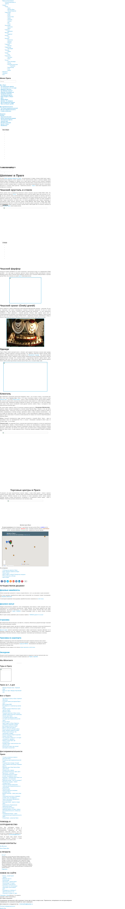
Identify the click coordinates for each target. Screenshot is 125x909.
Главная (2, 895)
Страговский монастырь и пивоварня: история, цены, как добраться (11, 796)
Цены (2, 98)
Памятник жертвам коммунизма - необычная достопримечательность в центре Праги (11, 786)
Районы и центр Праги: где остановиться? (9, 741)
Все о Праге (3, 85)
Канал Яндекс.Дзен (4, 848)
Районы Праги (6, 573)
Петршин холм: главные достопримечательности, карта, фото (11, 770)
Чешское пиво (4, 121)
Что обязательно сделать (7, 86)
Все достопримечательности (8, 109)
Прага (33, 185)
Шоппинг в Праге (7, 711)
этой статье (41, 598)
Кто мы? (4, 855)
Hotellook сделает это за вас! (36, 614)
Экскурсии (2, 114)
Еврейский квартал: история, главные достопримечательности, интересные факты (11, 810)
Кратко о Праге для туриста (9, 727)
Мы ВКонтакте (3, 846)
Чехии (14, 194)
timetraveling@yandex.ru (15, 834)
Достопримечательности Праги (10, 726)
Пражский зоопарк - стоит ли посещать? (12, 780)
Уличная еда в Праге (7, 716)
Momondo (9, 596)
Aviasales (4, 596)
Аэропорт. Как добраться (7, 92)
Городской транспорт (6, 93)
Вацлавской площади (34, 355)
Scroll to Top (3, 908)
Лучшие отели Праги (7, 736)
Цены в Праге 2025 (7, 704)
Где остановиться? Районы (8, 102)
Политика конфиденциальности (7, 906)
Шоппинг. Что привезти (7, 101)
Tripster (31, 656)
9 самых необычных (6, 111)
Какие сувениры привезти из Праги (13, 178)
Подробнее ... (5, 869)
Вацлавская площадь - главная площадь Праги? (10, 782)
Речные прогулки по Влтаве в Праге (11, 729)
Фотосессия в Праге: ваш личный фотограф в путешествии (10, 747)
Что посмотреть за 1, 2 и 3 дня (8, 88)
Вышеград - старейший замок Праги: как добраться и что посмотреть (12, 778)
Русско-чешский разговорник (8, 118)
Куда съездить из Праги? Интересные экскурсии (14, 574)
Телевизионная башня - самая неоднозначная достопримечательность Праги (12, 815)
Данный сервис (3, 630)
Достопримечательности (6, 106)
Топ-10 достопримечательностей (9, 108)
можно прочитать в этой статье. (27, 647)
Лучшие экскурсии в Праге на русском (12, 734)
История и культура (6, 122)
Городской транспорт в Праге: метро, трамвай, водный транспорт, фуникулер (12, 713)
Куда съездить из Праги (7, 96)
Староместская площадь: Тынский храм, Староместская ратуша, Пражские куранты (12, 764)
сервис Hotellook (16, 611)
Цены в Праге (6, 577)
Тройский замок (6, 789)
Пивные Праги (4, 99)
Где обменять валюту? (6, 90)
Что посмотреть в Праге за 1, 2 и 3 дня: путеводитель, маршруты (12, 738)
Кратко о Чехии (5, 124)
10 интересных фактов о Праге (10, 717)
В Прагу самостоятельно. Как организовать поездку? (9, 732)
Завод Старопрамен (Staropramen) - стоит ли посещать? (11, 799)
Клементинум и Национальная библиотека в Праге (10, 805)
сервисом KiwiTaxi (24, 643)
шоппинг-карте (7, 205)
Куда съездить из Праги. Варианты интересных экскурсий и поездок (11, 723)
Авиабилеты (4, 125)
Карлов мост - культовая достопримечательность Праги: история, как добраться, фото (10, 774)
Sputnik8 (36, 656)
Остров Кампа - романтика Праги (10, 818)
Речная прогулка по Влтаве (9, 576)
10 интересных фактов (6, 95)
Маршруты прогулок (6, 89)
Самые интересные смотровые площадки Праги (10, 791)
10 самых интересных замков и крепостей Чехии (10, 757)
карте (20, 276)
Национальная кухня (6, 116)
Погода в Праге (6, 721)
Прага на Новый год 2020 (7, 103)
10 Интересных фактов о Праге (10, 570)
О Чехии (2, 115)
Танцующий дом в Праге (8, 807)
